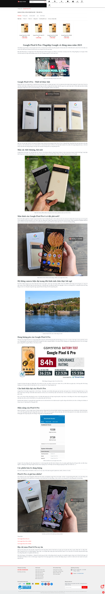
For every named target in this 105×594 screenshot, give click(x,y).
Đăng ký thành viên (57, 572)
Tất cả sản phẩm (56, 574)
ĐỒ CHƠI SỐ (49, 6)
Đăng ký (84, 587)
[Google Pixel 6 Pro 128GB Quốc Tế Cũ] (25, 30)
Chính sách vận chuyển (40, 571)
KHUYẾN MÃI (73, 2)
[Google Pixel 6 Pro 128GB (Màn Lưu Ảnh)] (52, 30)
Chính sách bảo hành (39, 574)
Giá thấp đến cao (42, 18)
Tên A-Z (25, 18)
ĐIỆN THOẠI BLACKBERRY (55, 2)
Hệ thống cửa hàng (21, 571)
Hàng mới (35, 18)
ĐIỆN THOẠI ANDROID (67, 2)
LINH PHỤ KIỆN (77, 2)
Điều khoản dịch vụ (39, 578)
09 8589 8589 (25, 569)
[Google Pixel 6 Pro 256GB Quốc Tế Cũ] (66, 30)
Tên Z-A (30, 18)
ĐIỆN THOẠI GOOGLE (61, 2)
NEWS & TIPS (82, 2)
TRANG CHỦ (49, 2)
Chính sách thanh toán (40, 569)
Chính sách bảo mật (39, 577)
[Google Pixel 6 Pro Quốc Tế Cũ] (39, 30)
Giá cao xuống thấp (52, 18)
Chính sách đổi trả (39, 572)
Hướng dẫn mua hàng (57, 569)
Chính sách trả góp (39, 575)
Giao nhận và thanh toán (58, 571)
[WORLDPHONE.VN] (22, 1)
